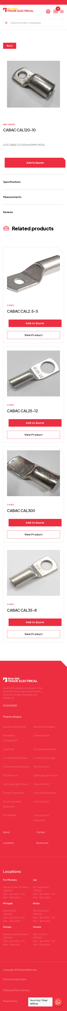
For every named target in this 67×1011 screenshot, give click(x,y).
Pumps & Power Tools (45, 792)
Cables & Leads (42, 735)
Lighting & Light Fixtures (46, 775)
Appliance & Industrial (14, 726)
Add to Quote (35, 162)
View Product (33, 335)
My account (42, 842)
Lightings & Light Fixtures (16, 784)
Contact (40, 832)
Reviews (8, 212)
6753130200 (10, 705)
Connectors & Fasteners (16, 766)
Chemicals (8, 749)
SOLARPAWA (10, 815)
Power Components (14, 792)
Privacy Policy (10, 1001)
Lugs (10, 305)
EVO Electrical (10, 775)
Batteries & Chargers (44, 726)
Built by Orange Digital (14, 979)
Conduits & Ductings (44, 757)
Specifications (12, 181)
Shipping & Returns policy (16, 990)
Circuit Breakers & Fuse (15, 757)
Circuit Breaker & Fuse (45, 749)
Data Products (41, 766)
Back (9, 45)
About (6, 832)
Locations (8, 842)
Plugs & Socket (41, 784)
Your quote (57, 9)
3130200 (7, 890)
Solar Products (41, 801)
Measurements (12, 197)
